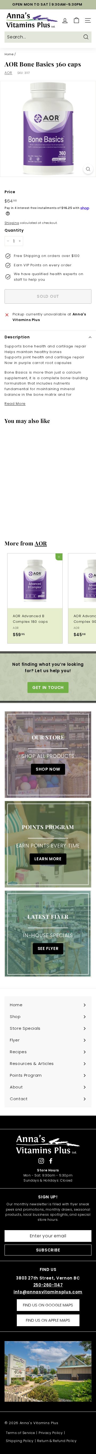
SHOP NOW (48, 769)
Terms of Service (20, 1433)
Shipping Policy (20, 1441)
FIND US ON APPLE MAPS (48, 1320)
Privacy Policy (51, 1433)
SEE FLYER (48, 949)
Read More (15, 403)
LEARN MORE (48, 859)
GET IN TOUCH (48, 687)
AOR (8, 72)
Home (9, 54)
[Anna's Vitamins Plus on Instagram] (41, 1161)
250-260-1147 (48, 1285)
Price (10, 192)
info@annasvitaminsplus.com (48, 1292)
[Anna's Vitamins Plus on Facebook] (51, 1161)
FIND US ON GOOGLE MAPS (48, 1305)
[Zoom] (88, 169)
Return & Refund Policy (57, 1441)
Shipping (12, 223)
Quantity (14, 230)
